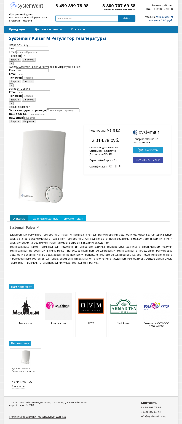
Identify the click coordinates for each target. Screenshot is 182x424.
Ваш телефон (18, 114)
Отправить (28, 121)
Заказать (28, 81)
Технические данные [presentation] (44, 218)
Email (12, 52)
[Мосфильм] (25, 306)
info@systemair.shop (154, 416)
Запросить (28, 59)
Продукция (17, 29)
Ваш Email (16, 117)
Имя (11, 48)
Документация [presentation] (73, 218)
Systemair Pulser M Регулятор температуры (24, 369)
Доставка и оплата (48, 29)
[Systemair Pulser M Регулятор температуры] (25, 358)
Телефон (15, 55)
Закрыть (15, 59)
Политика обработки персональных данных (37, 416)
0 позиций (159, 18)
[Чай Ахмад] (123, 306)
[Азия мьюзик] (58, 306)
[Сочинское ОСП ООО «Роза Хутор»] (156, 306)
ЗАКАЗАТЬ (151, 150)
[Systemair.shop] (28, 8)
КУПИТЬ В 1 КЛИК (148, 160)
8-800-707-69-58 (118, 6)
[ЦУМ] (91, 306)
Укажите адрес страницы (27, 110)
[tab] (19, 218)
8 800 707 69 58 (151, 412)
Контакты (78, 29)
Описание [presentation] (19, 218)
